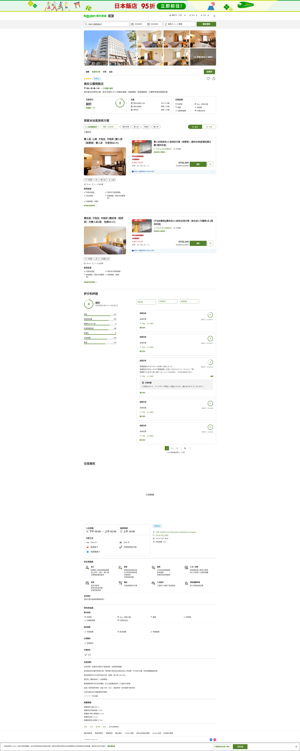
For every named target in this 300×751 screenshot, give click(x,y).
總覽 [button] (87, 72)
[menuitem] (177, 15)
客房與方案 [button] (96, 72)
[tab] (195, 127)
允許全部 (240, 746)
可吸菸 (146, 127)
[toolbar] (146, 24)
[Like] (208, 78)
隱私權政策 (111, 746)
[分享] (213, 78)
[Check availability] (210, 164)
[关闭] (296, 746)
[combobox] (106, 24)
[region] (150, 747)
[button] (95, 16)
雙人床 (156, 127)
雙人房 (136, 127)
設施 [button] (110, 72)
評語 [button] (104, 72)
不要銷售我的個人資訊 (222, 746)
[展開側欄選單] (214, 16)
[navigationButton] (162, 448)
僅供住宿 (125, 127)
